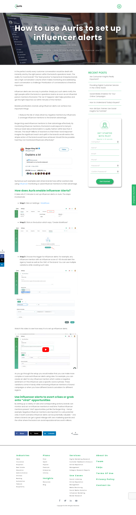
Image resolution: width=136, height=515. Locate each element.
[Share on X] (2, 260)
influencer (24, 184)
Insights (47, 50)
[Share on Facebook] (2, 256)
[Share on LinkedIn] (2, 264)
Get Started (105, 181)
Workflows (45, 203)
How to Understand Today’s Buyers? (105, 102)
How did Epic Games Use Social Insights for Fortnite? (103, 109)
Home (37, 50)
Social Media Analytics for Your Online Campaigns (102, 95)
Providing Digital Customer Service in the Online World (104, 86)
